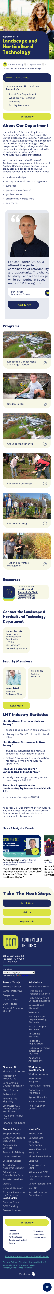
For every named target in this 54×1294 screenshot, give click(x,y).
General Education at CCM (13, 1009)
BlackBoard (38, 1234)
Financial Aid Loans (14, 1122)
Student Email (39, 1237)
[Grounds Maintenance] (27, 426)
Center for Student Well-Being (14, 1139)
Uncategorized (10, 864)
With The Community (35, 1143)
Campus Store (11, 1202)
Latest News (28, 860)
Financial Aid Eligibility (10, 1100)
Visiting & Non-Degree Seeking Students (37, 1019)
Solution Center (12, 1160)
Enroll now (27, 116)
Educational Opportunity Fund (13, 1173)
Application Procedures (9, 1077)
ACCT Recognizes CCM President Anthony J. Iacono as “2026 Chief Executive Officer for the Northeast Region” (22, 873)
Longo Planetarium (39, 1183)
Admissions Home (38, 986)
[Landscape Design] (27, 506)
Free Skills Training (39, 1085)
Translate (26, 975)
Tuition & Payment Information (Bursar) (39, 1051)
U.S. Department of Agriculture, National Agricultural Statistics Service (27, 809)
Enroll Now (27, 903)
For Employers (36, 1101)
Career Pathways (12, 990)
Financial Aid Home (14, 1071)
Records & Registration (35, 1042)
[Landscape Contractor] (27, 466)
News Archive (9, 862)
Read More (23, 305)
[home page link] (5, 64)
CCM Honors (10, 1003)
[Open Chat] (47, 1287)
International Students (36, 1006)
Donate (12, 1243)
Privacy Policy (10, 1262)
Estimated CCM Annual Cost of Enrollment (12, 1108)
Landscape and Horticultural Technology (22, 68)
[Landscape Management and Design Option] (27, 344)
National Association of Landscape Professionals (22, 815)
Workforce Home (38, 1074)
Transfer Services (13, 1179)
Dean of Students (13, 1188)
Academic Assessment (35, 1059)
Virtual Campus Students (37, 1028)
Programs (8, 995)
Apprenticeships (37, 1097)
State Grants (10, 1090)
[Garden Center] (27, 386)
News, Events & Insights (37, 1151)
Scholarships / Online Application (13, 1084)
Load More (16, 705)
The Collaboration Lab (39, 1178)
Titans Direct (39, 1231)
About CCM (35, 1133)
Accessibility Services (10, 1146)
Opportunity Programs (35, 1091)
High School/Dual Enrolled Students (39, 999)
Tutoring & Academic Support (13, 1166)
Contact (12, 1231)
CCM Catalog (10, 1206)
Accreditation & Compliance (37, 1193)
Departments (35, 64)
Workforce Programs (34, 1080)
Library (7, 1183)
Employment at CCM (37, 1166)
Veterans (33, 1012)
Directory (23, 1262)
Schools (33, 1160)
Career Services (12, 1156)
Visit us (27, 912)
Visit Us (32, 1188)
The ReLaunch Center (36, 1107)
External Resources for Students (14, 1193)
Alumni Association (39, 1156)
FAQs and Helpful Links (13, 1117)
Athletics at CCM (38, 1172)
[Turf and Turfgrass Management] (27, 546)
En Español (14, 1234)
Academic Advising (13, 1152)
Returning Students (34, 1035)
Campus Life (35, 1137)
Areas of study (16, 64)
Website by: (25, 1274)
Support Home (11, 1133)
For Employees (15, 1237)
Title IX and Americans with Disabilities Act (27, 1256)
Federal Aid (9, 1094)
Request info (27, 921)
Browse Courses (12, 986)
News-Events (25, 862)
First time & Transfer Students (39, 992)
